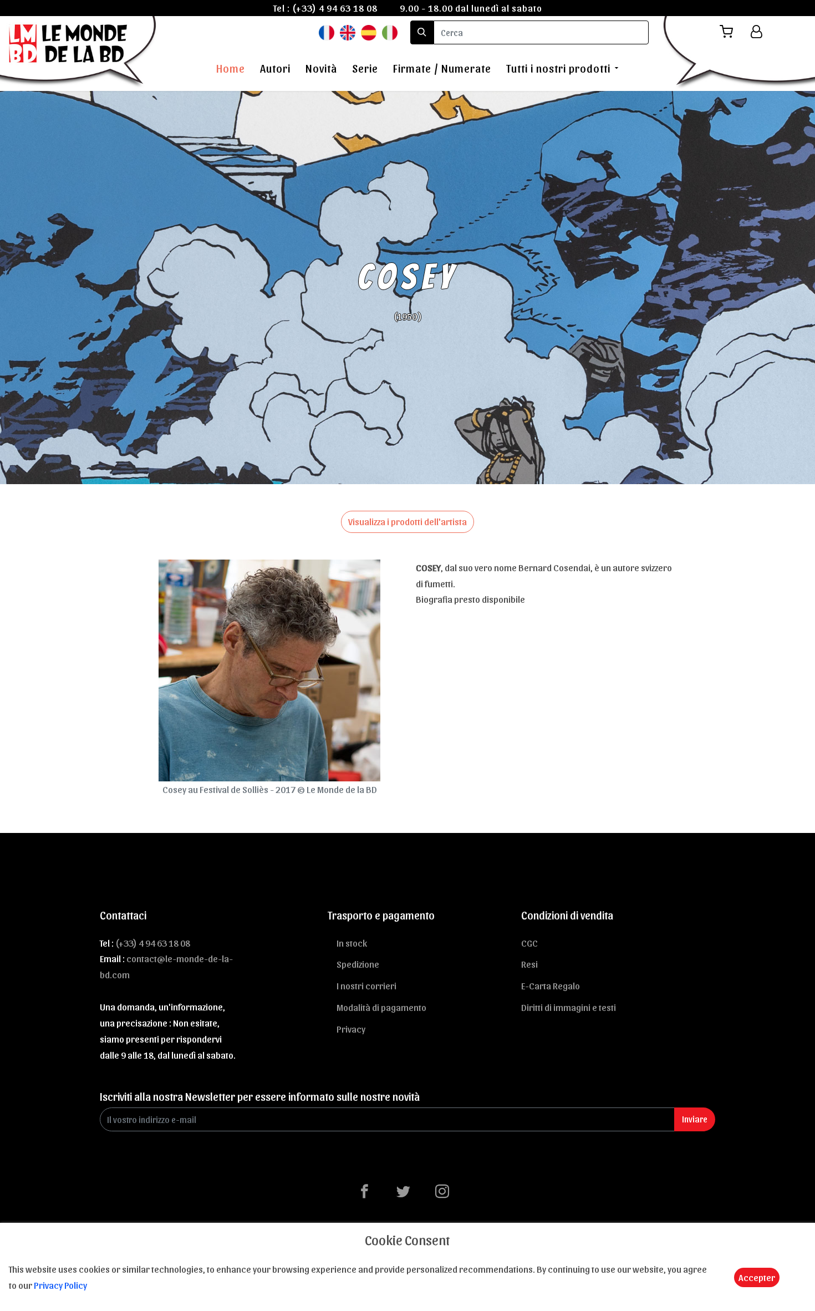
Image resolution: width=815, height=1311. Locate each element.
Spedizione (358, 963)
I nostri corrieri (366, 985)
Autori (275, 68)
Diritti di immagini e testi (568, 1007)
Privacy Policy (60, 1284)
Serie (365, 68)
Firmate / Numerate (442, 68)
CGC (529, 942)
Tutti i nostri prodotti (558, 68)
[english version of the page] (347, 31)
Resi (529, 963)
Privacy (351, 1028)
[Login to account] (756, 31)
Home (230, 68)
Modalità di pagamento (381, 1007)
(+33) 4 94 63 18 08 (335, 7)
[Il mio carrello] (731, 32)
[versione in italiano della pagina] (390, 31)
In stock (352, 942)
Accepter (756, 1277)
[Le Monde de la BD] (79, 51)
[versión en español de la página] (368, 31)
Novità (321, 68)
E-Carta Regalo (550, 985)
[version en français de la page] (326, 31)
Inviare (694, 1119)
